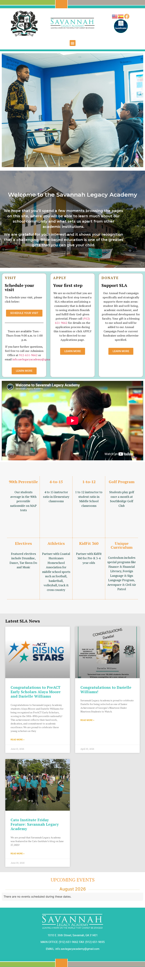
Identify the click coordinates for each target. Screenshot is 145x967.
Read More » (17, 739)
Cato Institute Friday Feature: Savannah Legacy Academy (35, 824)
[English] (115, 16)
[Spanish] (121, 16)
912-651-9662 (28, 355)
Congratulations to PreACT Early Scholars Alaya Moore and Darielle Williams (36, 692)
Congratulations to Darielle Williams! (105, 689)
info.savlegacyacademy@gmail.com (35, 359)
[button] (73, 43)
